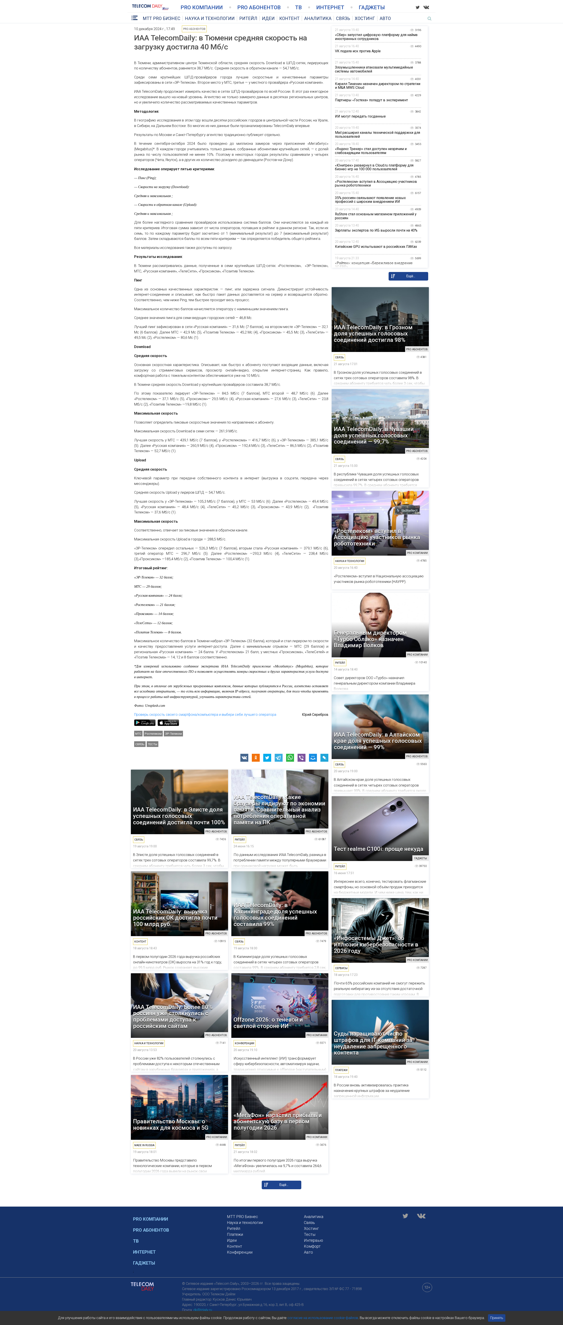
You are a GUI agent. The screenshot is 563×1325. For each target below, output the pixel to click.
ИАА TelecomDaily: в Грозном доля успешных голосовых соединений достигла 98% (373, 333)
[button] (244, 758)
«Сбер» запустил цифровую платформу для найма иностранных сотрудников (376, 37)
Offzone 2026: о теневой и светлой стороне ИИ (268, 1023)
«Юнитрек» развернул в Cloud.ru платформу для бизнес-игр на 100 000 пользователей (374, 167)
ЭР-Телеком (173, 733)
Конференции (239, 1252)
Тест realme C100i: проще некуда (378, 849)
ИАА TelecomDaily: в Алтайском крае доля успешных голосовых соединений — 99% (378, 741)
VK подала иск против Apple (358, 51)
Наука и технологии (210, 18)
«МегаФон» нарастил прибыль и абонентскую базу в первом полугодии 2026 (278, 1121)
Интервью (313, 1240)
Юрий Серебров (315, 714)
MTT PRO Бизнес (161, 18)
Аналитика (317, 18)
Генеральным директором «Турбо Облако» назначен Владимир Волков (370, 639)
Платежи (235, 1234)
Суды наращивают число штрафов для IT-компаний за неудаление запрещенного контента (373, 1043)
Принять (496, 1318)
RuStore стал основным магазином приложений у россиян (376, 216)
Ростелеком (153, 733)
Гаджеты (372, 7)
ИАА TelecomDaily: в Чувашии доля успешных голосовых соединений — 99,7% (374, 435)
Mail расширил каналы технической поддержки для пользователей (377, 135)
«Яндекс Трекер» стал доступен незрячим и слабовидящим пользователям (371, 151)
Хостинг (365, 18)
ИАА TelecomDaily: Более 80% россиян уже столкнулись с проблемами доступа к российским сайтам (172, 1016)
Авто (385, 18)
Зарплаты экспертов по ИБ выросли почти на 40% (376, 230)
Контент (289, 18)
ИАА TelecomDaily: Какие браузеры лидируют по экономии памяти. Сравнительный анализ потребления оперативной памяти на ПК (279, 809)
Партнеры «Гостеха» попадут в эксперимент (371, 100)
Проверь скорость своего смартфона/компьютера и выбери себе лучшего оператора (205, 714)
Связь (343, 18)
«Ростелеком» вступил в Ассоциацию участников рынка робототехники (376, 183)
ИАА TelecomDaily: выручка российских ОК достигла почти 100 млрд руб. (175, 917)
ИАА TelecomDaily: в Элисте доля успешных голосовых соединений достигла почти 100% (179, 816)
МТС (138, 733)
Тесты (152, 744)
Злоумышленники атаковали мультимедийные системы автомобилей (374, 69)
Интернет (330, 7)
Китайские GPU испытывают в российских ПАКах (376, 247)
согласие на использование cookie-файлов (322, 1318)
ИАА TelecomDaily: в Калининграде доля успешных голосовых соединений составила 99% (275, 914)
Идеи (268, 18)
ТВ (298, 7)
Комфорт (312, 1246)
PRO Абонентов (259, 7)
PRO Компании (202, 7)
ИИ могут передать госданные (360, 116)
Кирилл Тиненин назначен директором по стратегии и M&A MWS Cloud (377, 86)
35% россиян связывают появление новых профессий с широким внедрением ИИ (370, 200)
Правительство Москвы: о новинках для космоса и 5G (170, 1124)
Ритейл (248, 18)
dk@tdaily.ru (202, 1310)
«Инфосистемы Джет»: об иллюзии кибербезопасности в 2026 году (376, 944)
